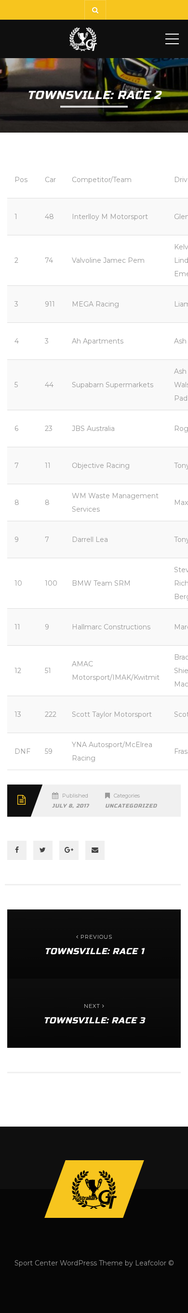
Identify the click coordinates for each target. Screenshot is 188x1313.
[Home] (83, 39)
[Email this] (95, 850)
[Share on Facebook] (17, 850)
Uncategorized (131, 806)
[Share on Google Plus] (69, 850)
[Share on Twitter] (43, 850)
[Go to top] (94, 1189)
